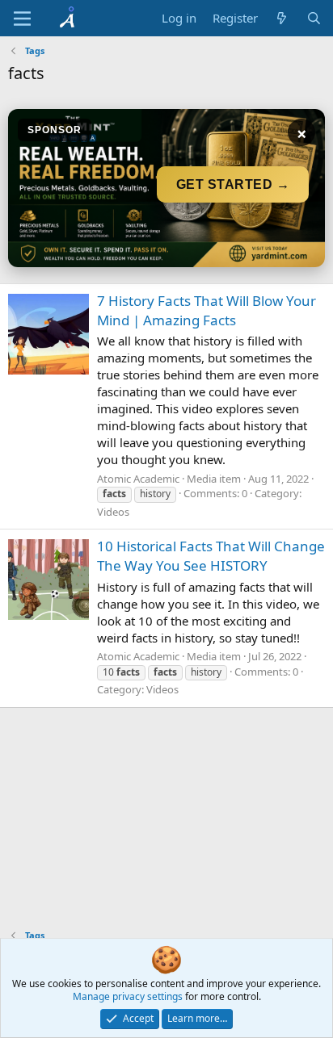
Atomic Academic (138, 478)
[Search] (314, 18)
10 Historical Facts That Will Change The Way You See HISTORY (211, 556)
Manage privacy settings (128, 996)
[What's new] (281, 18)
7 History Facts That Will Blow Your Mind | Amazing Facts (206, 310)
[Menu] (22, 18)
